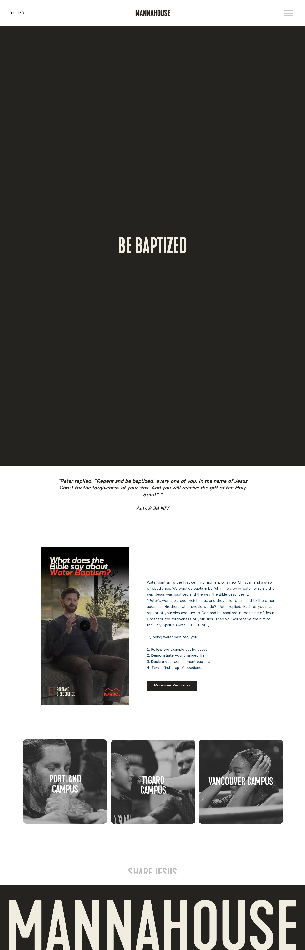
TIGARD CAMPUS (153, 785)
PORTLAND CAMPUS (65, 784)
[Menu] (288, 13)
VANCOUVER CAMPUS (240, 781)
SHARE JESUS (152, 854)
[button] (121, 699)
